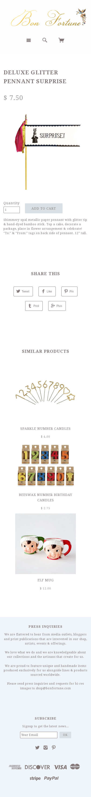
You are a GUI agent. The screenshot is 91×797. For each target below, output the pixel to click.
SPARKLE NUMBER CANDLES (45, 428)
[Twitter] (37, 747)
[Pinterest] (53, 747)
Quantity (12, 203)
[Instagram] (45, 747)
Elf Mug (46, 580)
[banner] (46, 17)
